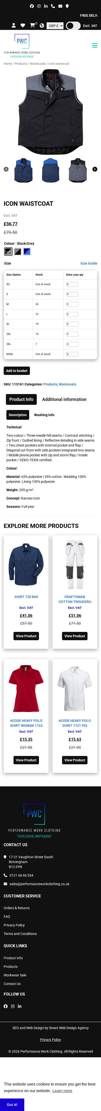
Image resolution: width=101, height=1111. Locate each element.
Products (21, 63)
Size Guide (88, 263)
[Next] (94, 170)
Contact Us (12, 984)
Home (8, 63)
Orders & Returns (17, 908)
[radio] (8, 251)
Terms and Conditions (20, 934)
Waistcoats (38, 63)
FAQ (7, 917)
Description (18, 415)
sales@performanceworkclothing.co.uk (39, 884)
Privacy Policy (14, 925)
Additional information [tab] (64, 399)
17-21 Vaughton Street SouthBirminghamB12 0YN (31, 862)
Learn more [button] (62, 1091)
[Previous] (6, 170)
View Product (26, 636)
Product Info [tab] (21, 399)
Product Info (13, 958)
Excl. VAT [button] (90, 26)
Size (7, 263)
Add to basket (16, 371)
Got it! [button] (12, 1105)
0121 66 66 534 (21, 875)
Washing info (44, 415)
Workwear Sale (15, 975)
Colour (9, 243)
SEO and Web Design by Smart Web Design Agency (51, 1028)
